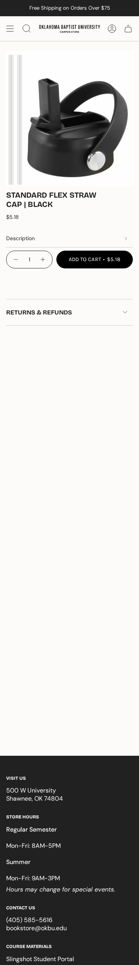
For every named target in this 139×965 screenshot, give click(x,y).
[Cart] (128, 29)
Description (20, 238)
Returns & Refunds (39, 312)
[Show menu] (10, 29)
